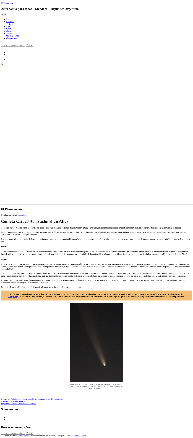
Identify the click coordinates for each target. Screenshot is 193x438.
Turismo (9, 24)
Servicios (10, 21)
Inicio (8, 19)
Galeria (9, 29)
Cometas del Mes (30, 399)
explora (23, 215)
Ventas (9, 33)
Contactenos (11, 38)
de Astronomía (44, 399)
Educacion (10, 26)
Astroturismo (16, 399)
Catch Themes (80, 436)
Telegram (12, 297)
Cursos (9, 31)
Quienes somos (12, 36)
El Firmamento (7, 3)
